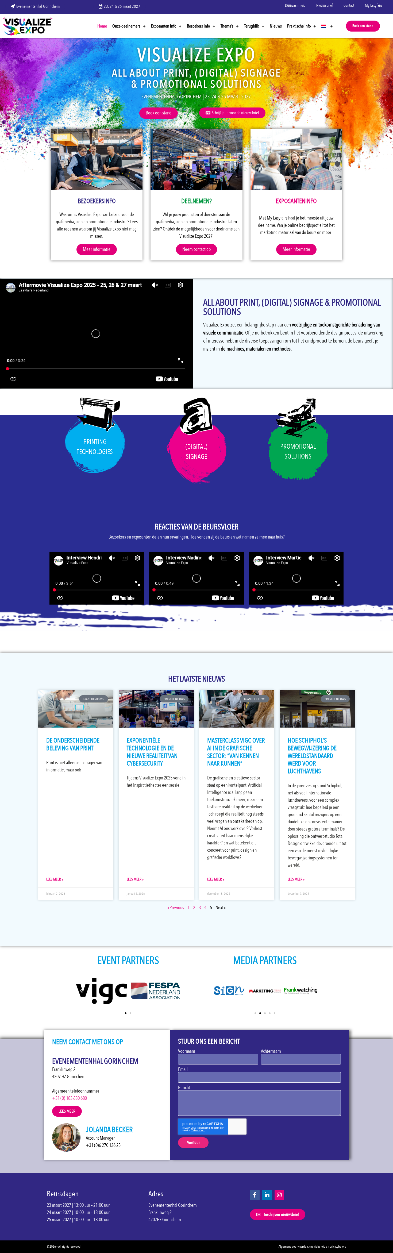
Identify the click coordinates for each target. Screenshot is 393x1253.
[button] (363, 26)
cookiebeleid (317, 1246)
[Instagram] (279, 1195)
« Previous (175, 907)
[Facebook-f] (255, 1195)
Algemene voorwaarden (293, 1246)
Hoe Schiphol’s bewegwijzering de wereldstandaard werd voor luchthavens (312, 756)
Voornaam (186, 1051)
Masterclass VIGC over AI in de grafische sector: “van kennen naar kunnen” (236, 752)
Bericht (184, 1087)
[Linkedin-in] (267, 1195)
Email (183, 1069)
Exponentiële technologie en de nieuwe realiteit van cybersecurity (152, 752)
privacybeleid (338, 1246)
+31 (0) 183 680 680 (69, 1098)
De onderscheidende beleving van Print (72, 744)
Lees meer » (54, 879)
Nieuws (276, 26)
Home (102, 26)
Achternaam (271, 1051)
